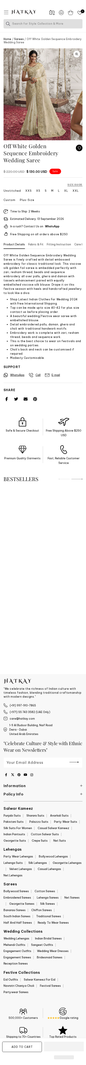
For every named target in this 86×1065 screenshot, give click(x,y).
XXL (76, 191)
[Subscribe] (74, 762)
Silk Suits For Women (18, 828)
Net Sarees (72, 897)
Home (7, 39)
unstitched (12, 191)
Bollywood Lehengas (53, 856)
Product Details (14, 244)
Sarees (19, 39)
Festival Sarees (50, 985)
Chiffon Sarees (41, 910)
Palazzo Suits (38, 821)
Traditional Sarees (48, 916)
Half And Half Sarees (18, 922)
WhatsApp (52, 226)
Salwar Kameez (18, 808)
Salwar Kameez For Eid (39, 979)
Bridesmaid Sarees (49, 957)
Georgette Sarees (21, 903)
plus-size (27, 200)
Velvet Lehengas (20, 869)
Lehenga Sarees (48, 897)
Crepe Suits (40, 840)
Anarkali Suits (59, 815)
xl (66, 191)
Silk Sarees (47, 903)
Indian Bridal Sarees (48, 938)
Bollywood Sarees (16, 891)
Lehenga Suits (13, 862)
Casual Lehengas (49, 869)
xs (38, 191)
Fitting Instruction (59, 244)
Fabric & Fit (35, 244)
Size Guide (74, 184)
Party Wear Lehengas (18, 856)
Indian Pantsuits (14, 834)
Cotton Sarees (45, 891)
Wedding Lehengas (16, 938)
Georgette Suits (15, 840)
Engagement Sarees (17, 957)
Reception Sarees (16, 963)
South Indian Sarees (17, 916)
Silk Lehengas (37, 862)
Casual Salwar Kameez (53, 828)
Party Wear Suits (65, 821)
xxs (28, 191)
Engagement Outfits (17, 951)
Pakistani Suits (14, 821)
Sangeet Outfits (42, 944)
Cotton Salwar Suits (45, 834)
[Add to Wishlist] (79, 148)
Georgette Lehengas (67, 862)
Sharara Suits (35, 815)
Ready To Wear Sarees (53, 922)
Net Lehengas (13, 875)
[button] (64, 1047)
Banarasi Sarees (15, 910)
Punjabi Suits (12, 815)
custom (9, 200)
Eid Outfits (11, 979)
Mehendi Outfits (14, 944)
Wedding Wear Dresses (53, 951)
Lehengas (13, 849)
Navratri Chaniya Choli (19, 985)
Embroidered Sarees (17, 897)
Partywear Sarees (16, 992)
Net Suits (59, 840)
